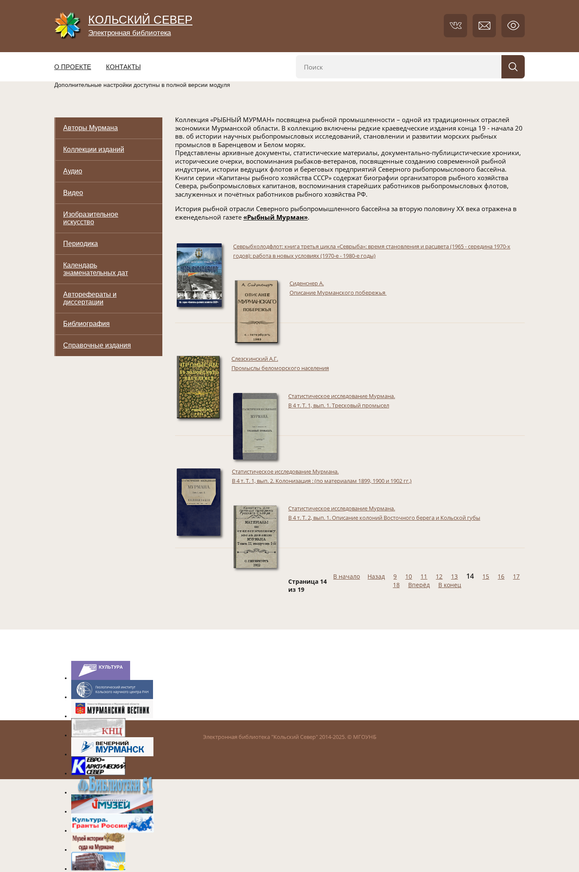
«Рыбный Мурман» (275, 217)
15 (485, 576)
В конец (449, 585)
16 (501, 576)
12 (439, 576)
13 (454, 576)
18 (396, 585)
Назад (376, 576)
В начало (346, 576)
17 (516, 576)
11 (423, 576)
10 (408, 576)
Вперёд (419, 585)
